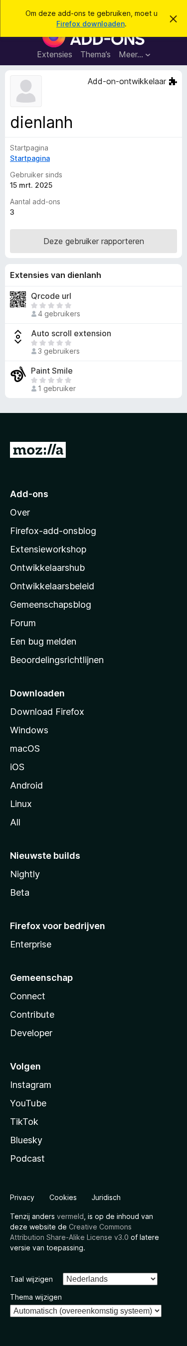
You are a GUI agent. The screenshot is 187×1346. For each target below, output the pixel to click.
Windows (29, 730)
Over (20, 512)
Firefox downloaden (90, 23)
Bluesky (26, 1140)
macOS (25, 748)
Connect (27, 996)
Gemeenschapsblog (50, 604)
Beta (19, 892)
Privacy (22, 1197)
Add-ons (29, 494)
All (15, 822)
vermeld (70, 1216)
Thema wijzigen (36, 1297)
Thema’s (95, 54)
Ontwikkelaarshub (47, 567)
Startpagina (30, 158)
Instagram (30, 1084)
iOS (17, 767)
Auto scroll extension (71, 333)
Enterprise (30, 944)
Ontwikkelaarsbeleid (52, 586)
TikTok (24, 1121)
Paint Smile (52, 371)
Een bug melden (43, 641)
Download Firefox (47, 711)
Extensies (54, 54)
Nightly (25, 874)
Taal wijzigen (31, 1279)
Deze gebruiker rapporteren (93, 241)
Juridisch (106, 1197)
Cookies (63, 1197)
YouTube (28, 1103)
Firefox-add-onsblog (53, 531)
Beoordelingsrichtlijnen (57, 660)
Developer (31, 1033)
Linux (21, 804)
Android (26, 785)
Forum (23, 623)
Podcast (27, 1158)
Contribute (32, 1014)
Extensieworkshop (48, 549)
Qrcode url (51, 296)
